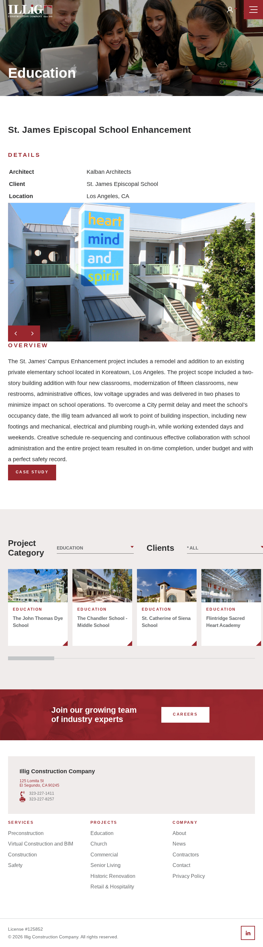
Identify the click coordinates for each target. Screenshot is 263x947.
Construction (22, 854)
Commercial (104, 854)
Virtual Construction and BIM (40, 844)
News (179, 844)
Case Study (32, 472)
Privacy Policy (189, 876)
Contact (181, 865)
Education (102, 833)
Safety (15, 865)
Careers (185, 714)
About (179, 833)
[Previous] (16, 333)
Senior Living (105, 865)
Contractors (186, 854)
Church (98, 844)
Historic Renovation (112, 876)
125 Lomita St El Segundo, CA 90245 (39, 783)
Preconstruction (26, 833)
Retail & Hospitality (112, 886)
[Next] (32, 333)
